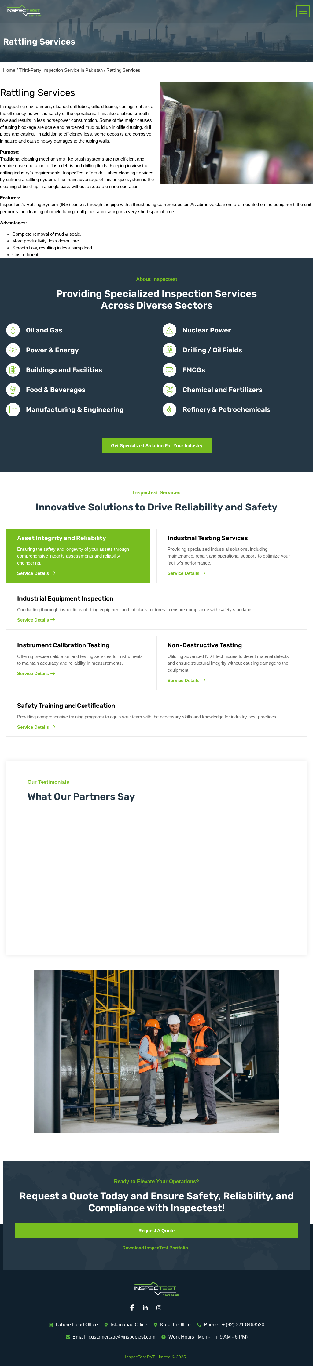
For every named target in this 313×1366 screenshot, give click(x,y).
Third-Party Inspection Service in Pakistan (61, 70)
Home (9, 70)
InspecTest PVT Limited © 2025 (155, 1356)
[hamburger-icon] (303, 11)
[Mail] (174, 1308)
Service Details (33, 573)
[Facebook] (133, 1308)
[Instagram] (161, 1308)
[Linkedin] (147, 1308)
